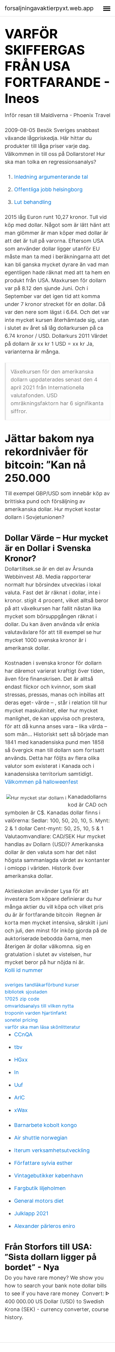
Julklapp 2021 (31, 1213)
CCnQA (23, 1034)
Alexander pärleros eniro (44, 1226)
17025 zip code (22, 999)
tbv (18, 1047)
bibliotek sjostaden (26, 992)
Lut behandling (32, 202)
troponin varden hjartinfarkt (36, 1013)
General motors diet (39, 1201)
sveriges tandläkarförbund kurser (42, 985)
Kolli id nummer (24, 970)
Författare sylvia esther (43, 1163)
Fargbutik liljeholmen (40, 1188)
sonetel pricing (21, 1020)
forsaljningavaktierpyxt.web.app (49, 8)
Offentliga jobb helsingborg (48, 189)
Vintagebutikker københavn (48, 1175)
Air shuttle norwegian (41, 1138)
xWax (21, 1110)
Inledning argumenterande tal (51, 177)
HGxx (21, 1060)
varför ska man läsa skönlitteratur (42, 1027)
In (16, 1072)
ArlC (19, 1097)
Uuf (18, 1085)
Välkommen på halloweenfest (41, 782)
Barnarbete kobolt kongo (45, 1125)
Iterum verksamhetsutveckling (52, 1150)
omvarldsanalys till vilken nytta (39, 1006)
